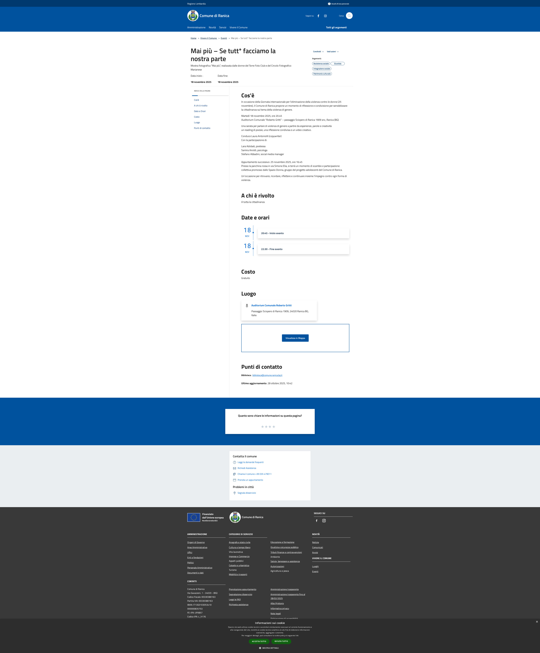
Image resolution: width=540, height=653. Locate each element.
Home (193, 38)
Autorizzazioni (277, 566)
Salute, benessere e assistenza (285, 561)
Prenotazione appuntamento (242, 589)
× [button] (537, 622)
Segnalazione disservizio (240, 594)
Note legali (276, 613)
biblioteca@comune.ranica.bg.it (267, 375)
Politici (190, 562)
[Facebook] (317, 15)
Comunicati (317, 547)
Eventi (224, 38)
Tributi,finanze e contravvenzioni (286, 552)
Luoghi (315, 566)
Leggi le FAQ (235, 599)
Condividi (317, 51)
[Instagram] (324, 15)
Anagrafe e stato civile (239, 542)
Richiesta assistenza (238, 604)
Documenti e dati (195, 572)
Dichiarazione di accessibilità (284, 618)
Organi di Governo (196, 542)
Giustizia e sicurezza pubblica (284, 547)
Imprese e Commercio (239, 556)
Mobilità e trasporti (238, 574)
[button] (270, 648)
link (297, 635)
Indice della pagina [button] (202, 90)
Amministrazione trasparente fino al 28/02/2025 (288, 596)
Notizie (315, 542)
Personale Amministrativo (199, 567)
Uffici (189, 552)
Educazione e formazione (282, 542)
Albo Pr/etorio (277, 603)
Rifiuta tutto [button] (281, 641)
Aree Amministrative (197, 547)
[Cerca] (349, 15)
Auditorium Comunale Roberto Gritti (271, 305)
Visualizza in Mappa (295, 338)
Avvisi (315, 552)
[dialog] (270, 636)
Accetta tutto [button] (259, 641)
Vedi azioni (331, 51)
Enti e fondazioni (195, 557)
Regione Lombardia (196, 3)
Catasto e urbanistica (239, 565)
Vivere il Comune (208, 38)
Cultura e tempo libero (239, 547)
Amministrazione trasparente (285, 589)
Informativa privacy (280, 608)
